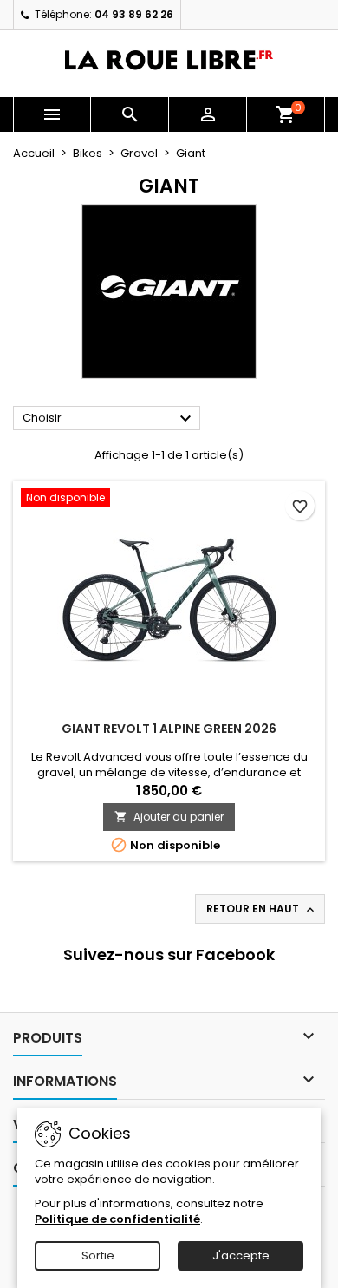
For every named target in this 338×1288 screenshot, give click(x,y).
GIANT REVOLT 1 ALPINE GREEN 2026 (169, 728)
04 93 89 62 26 (133, 14)
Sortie (97, 1255)
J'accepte (241, 1255)
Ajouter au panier (169, 816)
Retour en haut (261, 909)
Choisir (109, 419)
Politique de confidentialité (117, 1219)
